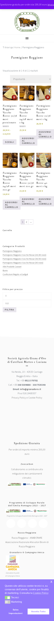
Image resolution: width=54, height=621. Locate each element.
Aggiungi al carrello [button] (28, 140)
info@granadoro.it (30, 389)
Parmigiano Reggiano (12, 251)
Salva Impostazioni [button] (15, 611)
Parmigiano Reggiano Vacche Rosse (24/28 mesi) (24, 255)
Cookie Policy (35, 397)
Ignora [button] (51, 4)
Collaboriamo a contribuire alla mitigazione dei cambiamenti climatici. (27, 473)
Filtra (9, 309)
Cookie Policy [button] (40, 593)
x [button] (51, 581)
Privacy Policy (19, 397)
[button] (7, 597)
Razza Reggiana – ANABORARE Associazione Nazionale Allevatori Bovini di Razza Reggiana (27, 542)
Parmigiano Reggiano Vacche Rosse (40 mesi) (23, 262)
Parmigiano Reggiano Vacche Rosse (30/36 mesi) (24, 258)
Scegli (9, 141)
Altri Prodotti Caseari (12, 266)
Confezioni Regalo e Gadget (15, 274)
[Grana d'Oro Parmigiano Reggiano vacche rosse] (27, 29)
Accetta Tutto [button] (38, 611)
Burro (5, 270)
